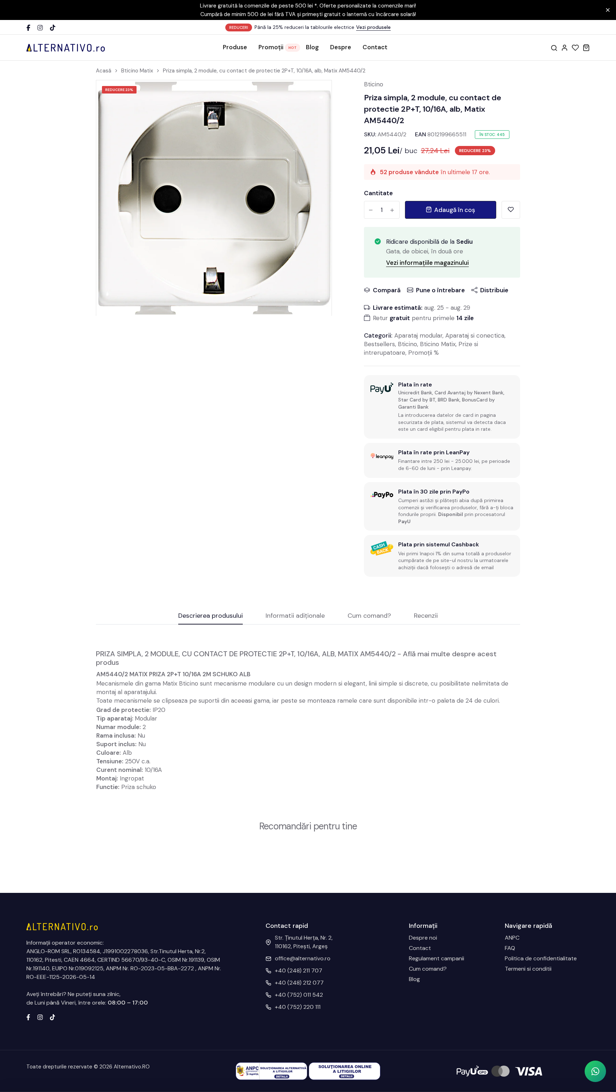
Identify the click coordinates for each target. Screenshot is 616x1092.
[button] (595, 1071)
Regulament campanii (436, 958)
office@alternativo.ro (302, 958)
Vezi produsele (373, 27)
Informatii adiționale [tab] (295, 616)
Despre (340, 47)
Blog (312, 47)
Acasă (103, 70)
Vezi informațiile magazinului (427, 263)
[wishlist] (575, 47)
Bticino (373, 84)
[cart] (586, 47)
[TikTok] (52, 28)
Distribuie (494, 290)
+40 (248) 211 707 (298, 970)
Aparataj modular (418, 335)
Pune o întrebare (440, 290)
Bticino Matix (137, 70)
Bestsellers (379, 344)
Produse (235, 47)
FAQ (510, 948)
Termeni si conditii (528, 968)
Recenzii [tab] (426, 616)
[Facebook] (28, 28)
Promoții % (423, 353)
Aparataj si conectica (474, 335)
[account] (564, 47)
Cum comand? (428, 968)
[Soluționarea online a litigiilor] (344, 1071)
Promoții (270, 47)
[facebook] (28, 1017)
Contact (375, 47)
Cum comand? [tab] (369, 616)
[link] (317, 94)
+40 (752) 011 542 (299, 995)
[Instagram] (40, 28)
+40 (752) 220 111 (297, 1007)
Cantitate (378, 193)
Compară (387, 290)
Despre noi (423, 937)
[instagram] (40, 1017)
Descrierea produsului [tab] (210, 616)
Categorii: (378, 335)
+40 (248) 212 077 (299, 982)
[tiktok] (52, 1017)
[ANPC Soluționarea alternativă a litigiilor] (271, 1071)
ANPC (512, 937)
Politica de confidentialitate (541, 958)
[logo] (65, 47)
